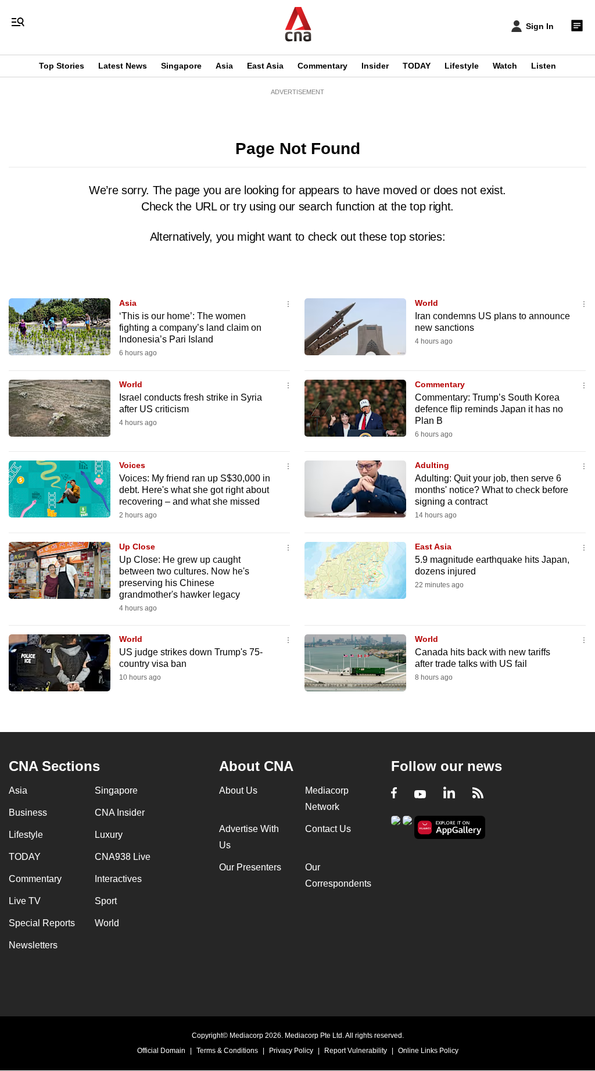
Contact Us (328, 829)
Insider (375, 65)
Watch (505, 65)
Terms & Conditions (227, 1051)
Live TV (25, 901)
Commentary (322, 65)
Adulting (432, 465)
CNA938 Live (122, 857)
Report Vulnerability (355, 1051)
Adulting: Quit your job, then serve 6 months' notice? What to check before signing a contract (491, 489)
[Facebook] (394, 794)
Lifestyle (462, 65)
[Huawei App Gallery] (449, 828)
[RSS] (477, 794)
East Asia (265, 65)
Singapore (181, 65)
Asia (224, 65)
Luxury (109, 835)
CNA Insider (120, 812)
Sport (106, 901)
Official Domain (161, 1051)
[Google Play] (395, 826)
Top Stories (61, 65)
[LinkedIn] (449, 794)
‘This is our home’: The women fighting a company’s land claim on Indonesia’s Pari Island (190, 327)
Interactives (118, 879)
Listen (543, 65)
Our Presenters (250, 867)
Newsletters (33, 945)
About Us (238, 790)
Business (28, 812)
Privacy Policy (291, 1051)
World (426, 303)
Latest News (122, 65)
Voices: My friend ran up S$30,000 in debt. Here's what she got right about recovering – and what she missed (194, 489)
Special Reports (42, 923)
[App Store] (407, 826)
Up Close (137, 546)
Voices (132, 465)
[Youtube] (420, 794)
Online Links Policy (428, 1051)
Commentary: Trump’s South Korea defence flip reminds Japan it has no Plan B (489, 409)
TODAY (417, 65)
